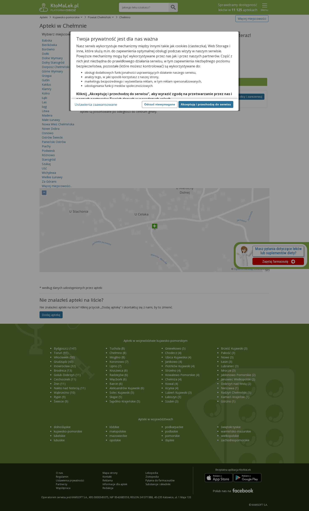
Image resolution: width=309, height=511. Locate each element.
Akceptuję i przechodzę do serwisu (206, 104)
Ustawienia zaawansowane (96, 104)
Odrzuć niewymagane (159, 104)
